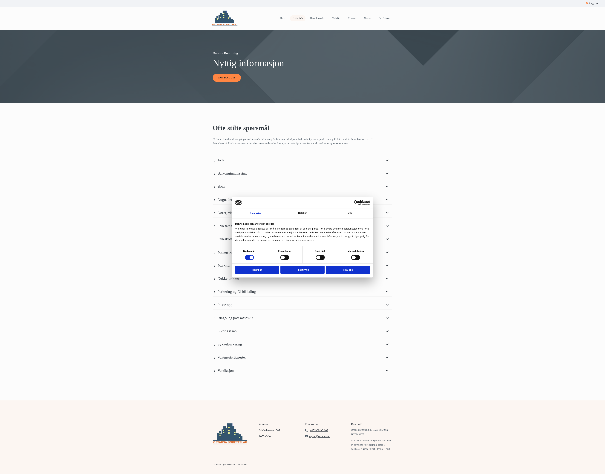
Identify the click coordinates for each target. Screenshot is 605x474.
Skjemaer (352, 18)
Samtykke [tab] (255, 213)
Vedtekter (336, 18)
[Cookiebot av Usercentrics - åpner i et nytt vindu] (356, 202)
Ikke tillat (257, 270)
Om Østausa (384, 18)
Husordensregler (317, 18)
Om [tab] (350, 213)
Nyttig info (298, 18)
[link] (215, 160)
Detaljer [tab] (302, 213)
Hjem (282, 18)
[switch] (284, 257)
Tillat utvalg (302, 270)
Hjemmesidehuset (229, 464)
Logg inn (593, 3)
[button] (227, 78)
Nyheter (367, 18)
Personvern (242, 464)
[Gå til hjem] (226, 18)
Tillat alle (348, 270)
